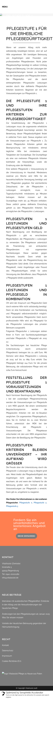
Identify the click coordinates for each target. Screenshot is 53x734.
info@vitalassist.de (10, 578)
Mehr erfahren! (26, 536)
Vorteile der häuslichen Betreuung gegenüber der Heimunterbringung (24, 625)
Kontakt (5, 645)
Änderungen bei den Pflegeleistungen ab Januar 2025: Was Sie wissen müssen (26, 616)
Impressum (7, 656)
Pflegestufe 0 (25, 503)
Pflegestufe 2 (40, 503)
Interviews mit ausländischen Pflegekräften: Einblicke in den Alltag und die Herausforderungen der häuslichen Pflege (25, 604)
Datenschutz (7, 650)
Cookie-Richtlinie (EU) (11, 661)
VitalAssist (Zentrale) (11, 563)
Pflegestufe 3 (12, 506)
